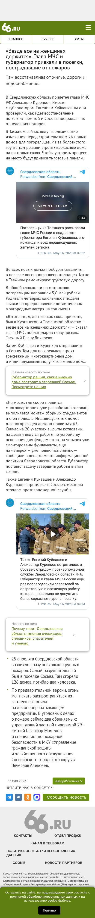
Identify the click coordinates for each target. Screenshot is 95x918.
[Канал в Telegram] (9, 797)
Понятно (49, 910)
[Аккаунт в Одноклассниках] (27, 797)
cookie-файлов (59, 900)
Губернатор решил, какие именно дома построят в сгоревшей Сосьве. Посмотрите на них (44, 382)
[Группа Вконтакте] (18, 797)
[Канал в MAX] (36, 797)
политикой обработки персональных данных (43, 896)
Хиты (79, 39)
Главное (16, 39)
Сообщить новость (66, 797)
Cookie (19, 863)
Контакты (23, 835)
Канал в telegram (47, 843)
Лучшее (47, 39)
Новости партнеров (63, 863)
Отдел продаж (67, 835)
